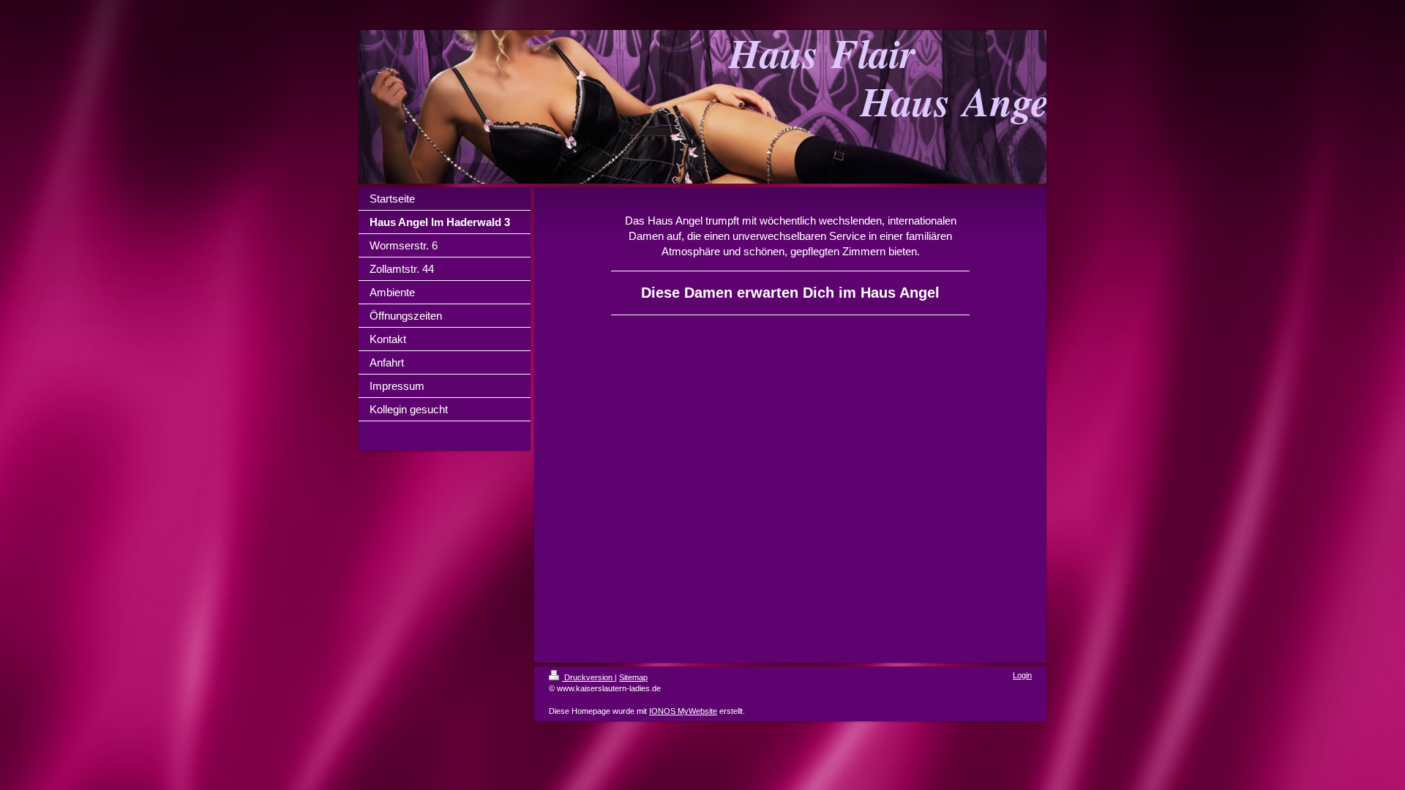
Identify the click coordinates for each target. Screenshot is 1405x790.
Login (1022, 675)
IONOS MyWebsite (683, 711)
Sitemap (633, 677)
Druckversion (588, 677)
